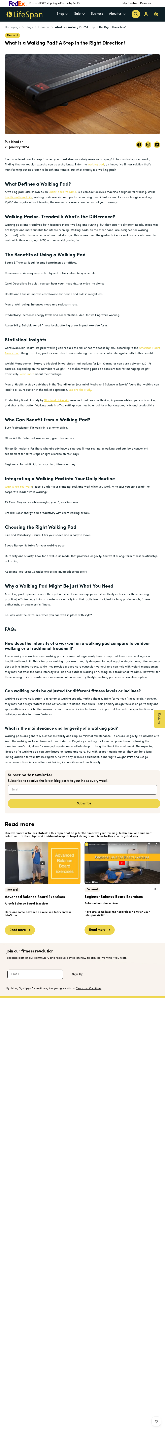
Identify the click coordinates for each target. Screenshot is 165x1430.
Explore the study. (80, 390)
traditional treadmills (18, 197)
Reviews (145, 3)
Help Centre (129, 3)
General (44, 27)
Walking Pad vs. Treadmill (33, 217)
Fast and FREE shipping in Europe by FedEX (54, 3)
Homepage (12, 27)
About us (115, 14)
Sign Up (77, 974)
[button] (155, 889)
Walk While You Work (18, 486)
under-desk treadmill (62, 192)
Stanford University (56, 400)
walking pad (96, 164)
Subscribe (84, 803)
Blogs (29, 27)
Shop (60, 14)
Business (97, 14)
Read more (27, 374)
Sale (77, 14)
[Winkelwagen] (156, 14)
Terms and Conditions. (88, 988)
